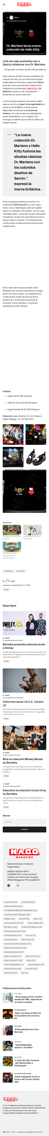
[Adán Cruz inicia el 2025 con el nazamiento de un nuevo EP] (8, 1014)
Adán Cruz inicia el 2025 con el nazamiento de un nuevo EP (27, 1016)
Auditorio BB (28, 902)
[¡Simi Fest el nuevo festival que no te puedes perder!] (12, 547)
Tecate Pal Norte (12, 969)
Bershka (24, 919)
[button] (4, 4)
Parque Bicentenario (14, 952)
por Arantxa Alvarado (22, 1073)
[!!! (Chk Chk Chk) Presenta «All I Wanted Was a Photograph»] (8, 1061)
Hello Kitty (31, 88)
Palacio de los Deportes (15, 948)
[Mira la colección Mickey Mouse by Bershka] (24, 738)
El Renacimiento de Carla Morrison (26, 1030)
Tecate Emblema (36, 964)
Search (24, 829)
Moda (6, 590)
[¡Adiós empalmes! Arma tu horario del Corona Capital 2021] (8, 1078)
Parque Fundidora (13, 956)
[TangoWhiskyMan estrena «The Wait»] (8, 1046)
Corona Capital (35, 923)
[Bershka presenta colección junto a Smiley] (24, 623)
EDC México (10, 927)
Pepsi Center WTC (13, 960)
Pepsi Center (33, 956)
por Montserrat (20, 1010)
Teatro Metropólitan (14, 964)
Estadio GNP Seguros (32, 927)
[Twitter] (17, 885)
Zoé (24, 973)
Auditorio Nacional (13, 906)
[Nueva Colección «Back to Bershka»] (32, 530)
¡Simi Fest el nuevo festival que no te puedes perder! (10, 555)
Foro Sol (30, 935)
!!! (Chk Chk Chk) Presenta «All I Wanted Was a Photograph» (26, 1063)
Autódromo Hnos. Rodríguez (17, 914)
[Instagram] (8, 885)
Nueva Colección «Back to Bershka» (32, 537)
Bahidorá (9, 919)
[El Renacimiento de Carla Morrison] (8, 1030)
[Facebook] (13, 885)
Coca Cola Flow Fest (13, 923)
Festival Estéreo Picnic (14, 931)
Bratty (38, 919)
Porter (31, 960)
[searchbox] (24, 822)
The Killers (31, 969)
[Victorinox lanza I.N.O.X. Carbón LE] (24, 680)
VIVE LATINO (10, 973)
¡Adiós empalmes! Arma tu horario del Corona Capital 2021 (27, 1079)
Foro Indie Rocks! (12, 935)
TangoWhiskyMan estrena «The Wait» (23, 1046)
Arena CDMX (10, 902)
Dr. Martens (8, 571)
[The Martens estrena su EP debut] (12, 530)
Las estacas (10, 939)
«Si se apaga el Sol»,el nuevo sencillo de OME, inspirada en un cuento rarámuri (28, 999)
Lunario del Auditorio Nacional (17, 944)
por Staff (18, 1026)
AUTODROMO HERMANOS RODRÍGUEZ (20, 910)
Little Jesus (27, 939)
